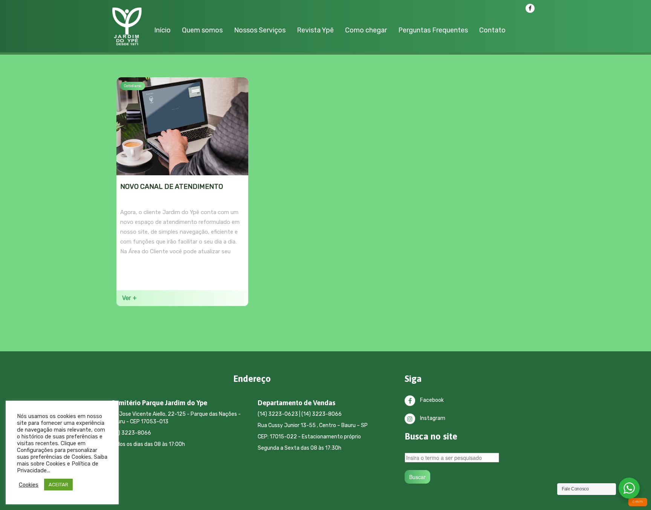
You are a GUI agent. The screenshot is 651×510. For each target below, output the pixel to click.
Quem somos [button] (202, 30)
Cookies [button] (28, 484)
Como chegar (366, 30)
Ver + (129, 298)
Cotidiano (133, 86)
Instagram (432, 418)
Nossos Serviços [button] (260, 30)
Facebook (431, 400)
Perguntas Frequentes (433, 30)
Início (162, 30)
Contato (492, 30)
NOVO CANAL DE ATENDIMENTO (171, 186)
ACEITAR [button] (58, 484)
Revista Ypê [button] (315, 30)
